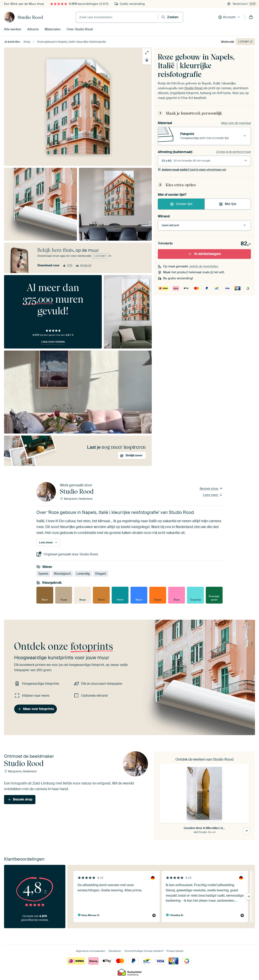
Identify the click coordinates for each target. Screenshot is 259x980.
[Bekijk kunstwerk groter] (146, 52)
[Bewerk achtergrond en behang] (146, 60)
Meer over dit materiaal (236, 123)
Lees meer (211, 495)
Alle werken (12, 29)
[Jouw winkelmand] (251, 17)
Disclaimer (114, 951)
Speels (43, 574)
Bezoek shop (209, 489)
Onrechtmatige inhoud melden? (143, 951)
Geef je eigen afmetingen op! (194, 169)
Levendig (83, 574)
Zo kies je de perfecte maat (233, 152)
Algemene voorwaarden (90, 951)
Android (85, 265)
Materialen (53, 29)
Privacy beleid (175, 951)
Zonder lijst (184, 204)
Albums (33, 29)
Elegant (100, 574)
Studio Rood (30, 17)
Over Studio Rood (80, 29)
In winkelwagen (207, 253)
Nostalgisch (62, 574)
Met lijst (230, 204)
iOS (69, 265)
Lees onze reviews (53, 341)
